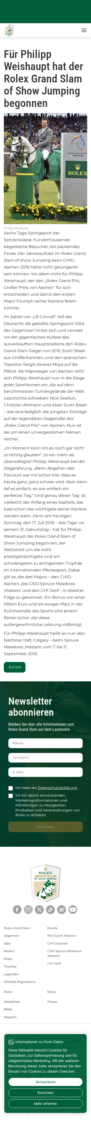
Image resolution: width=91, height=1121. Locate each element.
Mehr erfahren (45, 1103)
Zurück (15, 667)
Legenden (11, 974)
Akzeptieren (46, 1082)
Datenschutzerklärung (57, 787)
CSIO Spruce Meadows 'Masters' (64, 953)
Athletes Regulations (19, 982)
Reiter (8, 992)
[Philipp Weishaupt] (45, 168)
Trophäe (10, 966)
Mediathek (12, 1002)
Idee (7, 943)
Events (52, 928)
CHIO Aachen (57, 943)
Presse (52, 1002)
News (51, 992)
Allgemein (11, 935)
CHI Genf (54, 963)
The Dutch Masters (61, 935)
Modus (9, 951)
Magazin (10, 1017)
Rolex (8, 959)
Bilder (8, 1009)
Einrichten (45, 1092)
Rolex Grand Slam (17, 928)
